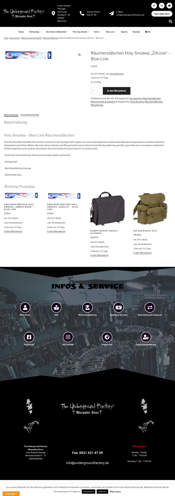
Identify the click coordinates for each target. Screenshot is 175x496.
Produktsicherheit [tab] (30, 115)
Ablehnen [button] (102, 491)
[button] (79, 54)
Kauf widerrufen (161, 14)
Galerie (124, 32)
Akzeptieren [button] (88, 491)
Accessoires (15, 38)
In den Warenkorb (116, 90)
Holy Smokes (137, 101)
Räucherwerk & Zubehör (31, 38)
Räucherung (97, 105)
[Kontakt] (169, 5)
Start (6, 38)
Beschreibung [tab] (11, 115)
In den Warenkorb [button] (13, 231)
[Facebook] (154, 5)
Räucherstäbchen (50, 38)
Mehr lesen (115, 491)
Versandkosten (117, 74)
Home (21, 32)
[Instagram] (162, 5)
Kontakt (136, 32)
